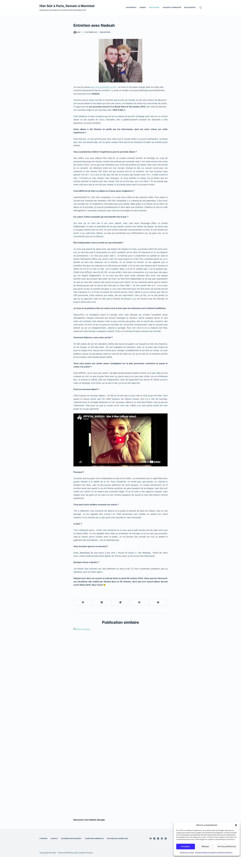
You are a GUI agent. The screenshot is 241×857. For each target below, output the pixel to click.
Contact (54, 838)
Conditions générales (94, 838)
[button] (236, 825)
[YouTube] (158, 838)
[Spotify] (162, 838)
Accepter (185, 846)
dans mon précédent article (103, 87)
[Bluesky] (139, 602)
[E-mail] (158, 602)
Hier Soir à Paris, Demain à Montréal (67, 6)
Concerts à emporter (172, 7)
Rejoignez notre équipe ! (71, 838)
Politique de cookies (187, 852)
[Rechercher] (200, 8)
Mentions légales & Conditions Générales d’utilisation (213, 852)
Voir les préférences (226, 846)
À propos (43, 838)
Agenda (142, 7)
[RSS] (166, 838)
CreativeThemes (85, 852)
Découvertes (190, 7)
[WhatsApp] (120, 602)
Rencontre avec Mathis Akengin (89, 819)
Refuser (205, 846)
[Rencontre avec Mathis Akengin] (120, 722)
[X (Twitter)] (101, 602)
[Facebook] (83, 602)
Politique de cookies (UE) (117, 838)
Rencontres (154, 7)
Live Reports (131, 7)
